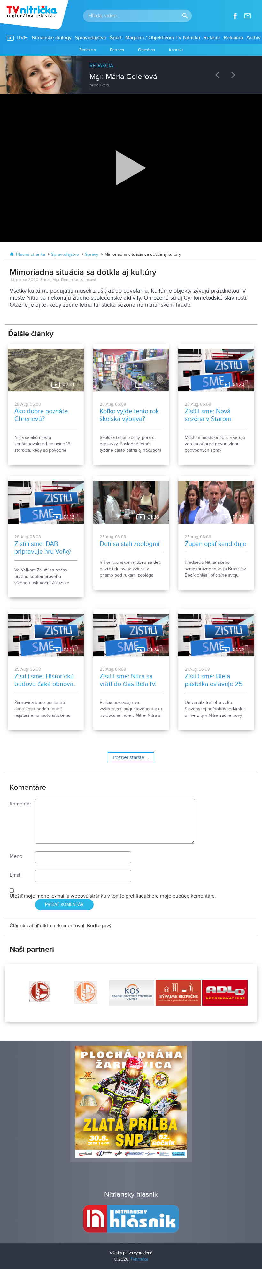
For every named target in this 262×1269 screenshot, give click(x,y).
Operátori (146, 50)
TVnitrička (139, 1259)
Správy (91, 254)
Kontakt (176, 50)
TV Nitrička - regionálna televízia (35, 14)
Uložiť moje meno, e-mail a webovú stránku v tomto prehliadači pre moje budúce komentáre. (113, 896)
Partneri (117, 50)
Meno (16, 856)
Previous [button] (218, 75)
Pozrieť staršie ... (131, 758)
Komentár (20, 804)
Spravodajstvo (65, 254)
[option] (131, 72)
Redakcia (87, 50)
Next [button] (234, 75)
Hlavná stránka (30, 254)
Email (16, 875)
